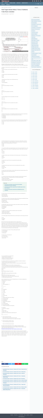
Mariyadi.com (22, 416)
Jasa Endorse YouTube (35, 32)
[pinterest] (40, 1)
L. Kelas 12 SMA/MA (35, 88)
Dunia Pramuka (39, 24)
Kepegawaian (33, 35)
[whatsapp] (25, 364)
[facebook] (33, 1)
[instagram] (39, 1)
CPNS (32, 21)
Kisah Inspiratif (38, 35)
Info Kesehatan (34, 27)
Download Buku (34, 24)
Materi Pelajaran (34, 40)
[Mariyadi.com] (6, 1)
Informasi (33, 29)
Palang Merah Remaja (34, 43)
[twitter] (35, 1)
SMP (39, 60)
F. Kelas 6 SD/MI (34, 79)
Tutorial (33, 65)
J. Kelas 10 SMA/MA (35, 85)
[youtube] (37, 1)
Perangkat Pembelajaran (35, 53)
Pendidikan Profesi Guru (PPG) (36, 48)
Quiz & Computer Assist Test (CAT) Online (36, 58)
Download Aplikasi (34, 22)
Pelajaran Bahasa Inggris (35, 45)
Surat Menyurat (34, 62)
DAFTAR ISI (35, 21)
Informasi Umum (37, 29)
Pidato (40, 53)
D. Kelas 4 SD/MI (34, 76)
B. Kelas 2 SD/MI (34, 73)
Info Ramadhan (39, 27)
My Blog (38, 40)
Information (33, 30)
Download (8, 4)
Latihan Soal (33, 37)
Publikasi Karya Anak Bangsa (35, 56)
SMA (37, 60)
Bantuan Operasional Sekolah (35, 19)
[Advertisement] (15, 23)
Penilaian (33, 51)
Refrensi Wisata (34, 60)
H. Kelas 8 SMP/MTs (35, 82)
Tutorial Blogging (37, 65)
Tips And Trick (38, 62)
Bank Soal (3, 4)
